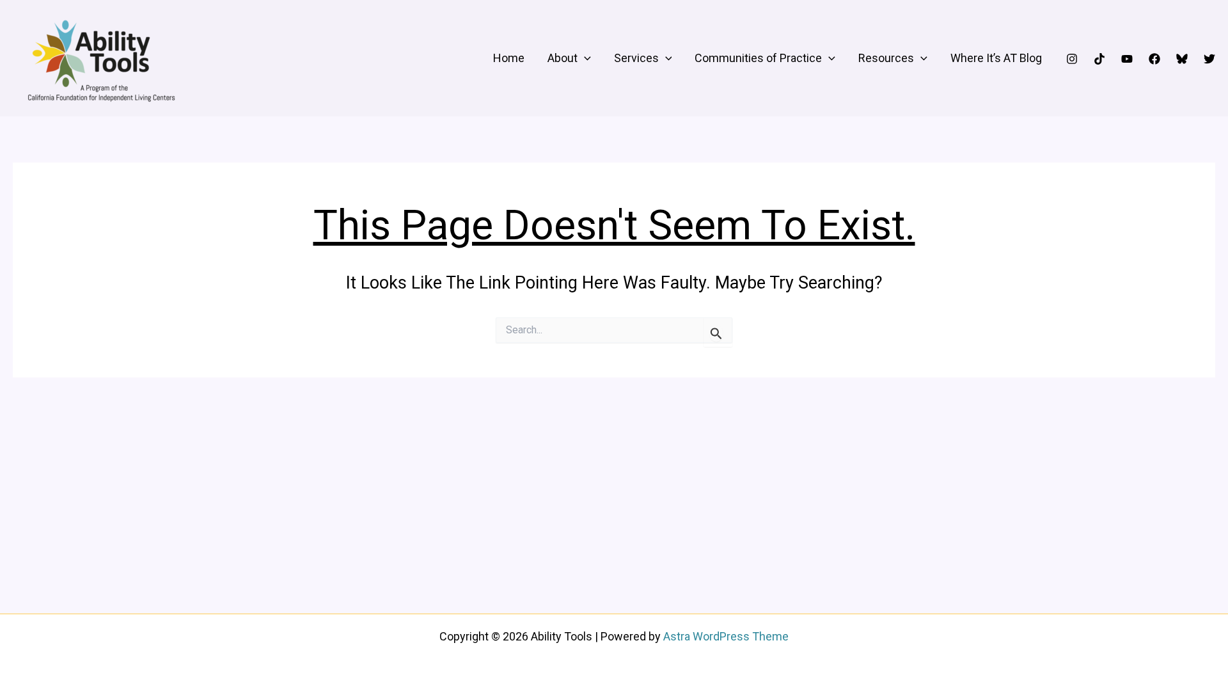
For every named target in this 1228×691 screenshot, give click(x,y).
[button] (584, 58)
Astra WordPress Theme (726, 636)
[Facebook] (1154, 59)
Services (636, 58)
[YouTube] (1127, 59)
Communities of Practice (758, 58)
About (562, 58)
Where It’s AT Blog (996, 58)
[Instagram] (1072, 59)
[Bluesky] (1182, 59)
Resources (886, 58)
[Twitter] (1209, 59)
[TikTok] (1099, 59)
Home (508, 58)
